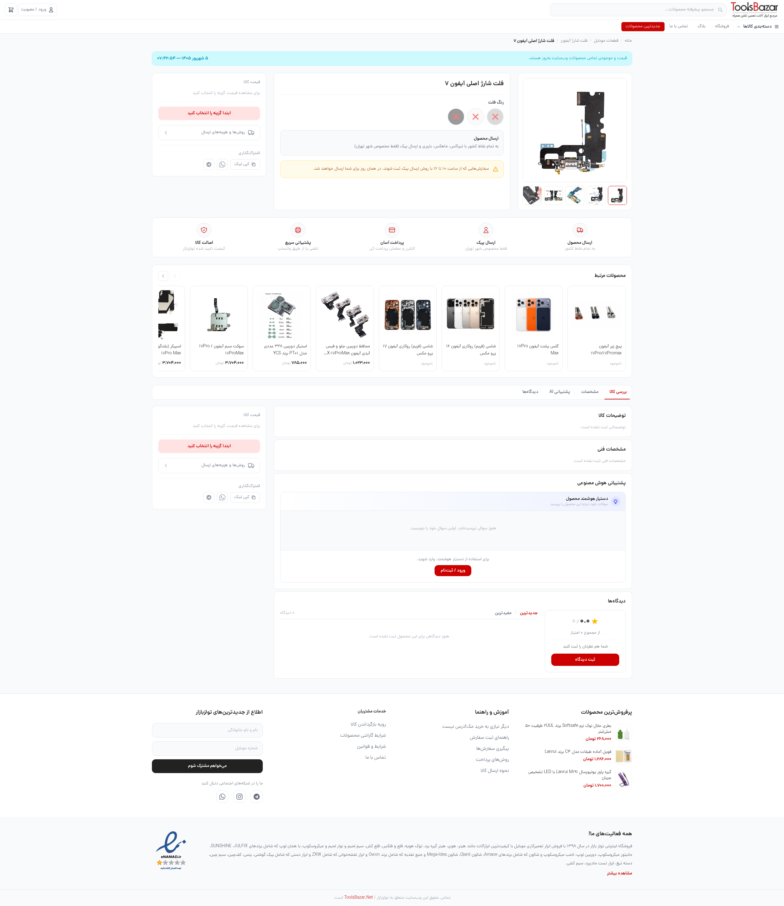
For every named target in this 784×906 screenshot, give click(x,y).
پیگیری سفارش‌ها (492, 749)
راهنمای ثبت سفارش (489, 738)
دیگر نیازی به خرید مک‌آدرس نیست (475, 726)
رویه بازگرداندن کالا (368, 724)
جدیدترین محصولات (643, 26)
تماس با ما (678, 26)
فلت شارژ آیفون (574, 41)
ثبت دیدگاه (585, 659)
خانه (628, 41)
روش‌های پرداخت (492, 760)
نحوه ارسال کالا (495, 771)
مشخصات (589, 392)
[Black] (456, 116)
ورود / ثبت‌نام (453, 570)
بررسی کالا (618, 392)
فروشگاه (722, 26)
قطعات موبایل (606, 41)
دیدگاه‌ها (530, 392)
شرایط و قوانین (371, 746)
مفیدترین (503, 613)
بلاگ (701, 26)
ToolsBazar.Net (358, 898)
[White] (475, 116)
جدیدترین (528, 613)
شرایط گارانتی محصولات (363, 735)
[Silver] (495, 116)
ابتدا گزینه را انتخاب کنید (209, 113)
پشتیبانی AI (559, 392)
